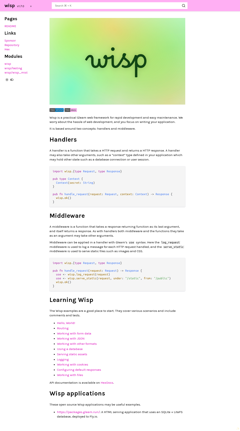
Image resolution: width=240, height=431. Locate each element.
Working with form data (74, 333)
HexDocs (107, 382)
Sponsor (10, 40)
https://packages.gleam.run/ (78, 412)
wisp (9, 5)
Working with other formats (77, 344)
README (10, 26)
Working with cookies (72, 364)
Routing (63, 328)
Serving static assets (72, 354)
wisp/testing (13, 68)
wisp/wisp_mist (16, 72)
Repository (11, 45)
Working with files (70, 375)
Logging (63, 359)
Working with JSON (71, 338)
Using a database (70, 349)
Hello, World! (66, 323)
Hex (7, 49)
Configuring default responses (79, 370)
